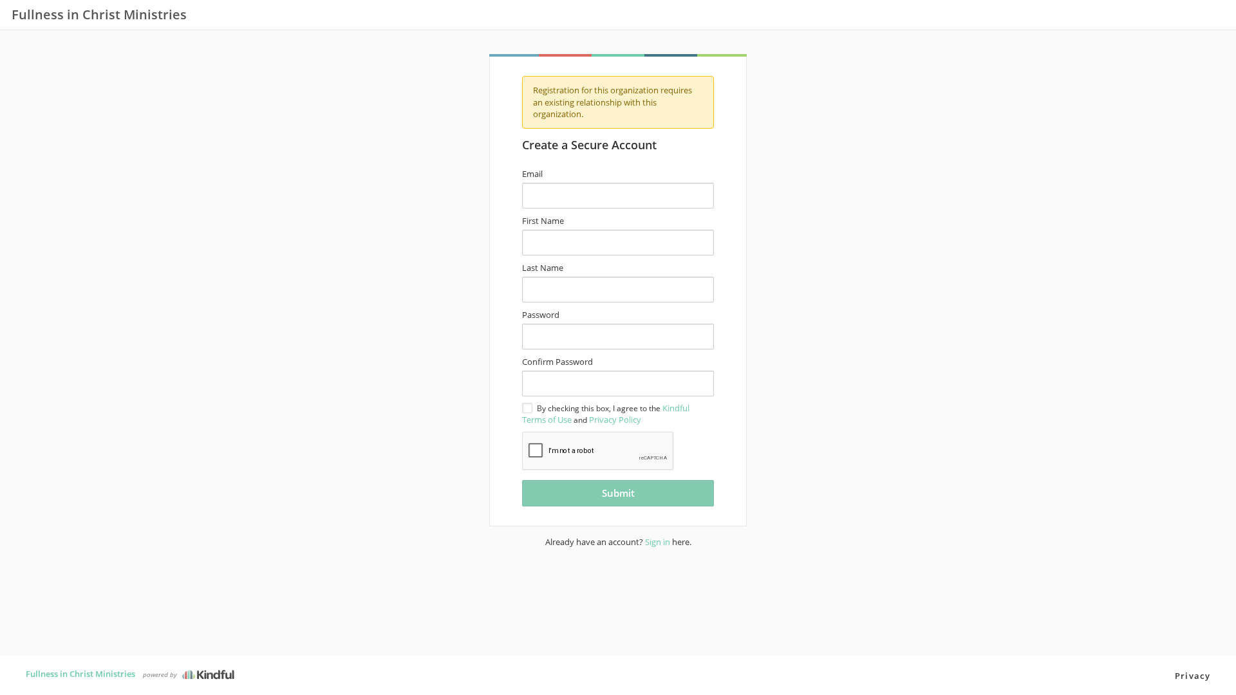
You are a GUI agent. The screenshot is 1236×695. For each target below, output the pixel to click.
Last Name (542, 267)
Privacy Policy (615, 419)
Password (540, 314)
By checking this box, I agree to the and (605, 413)
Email (532, 174)
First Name (543, 221)
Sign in (657, 542)
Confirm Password (557, 361)
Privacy (1192, 675)
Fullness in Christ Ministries (80, 674)
